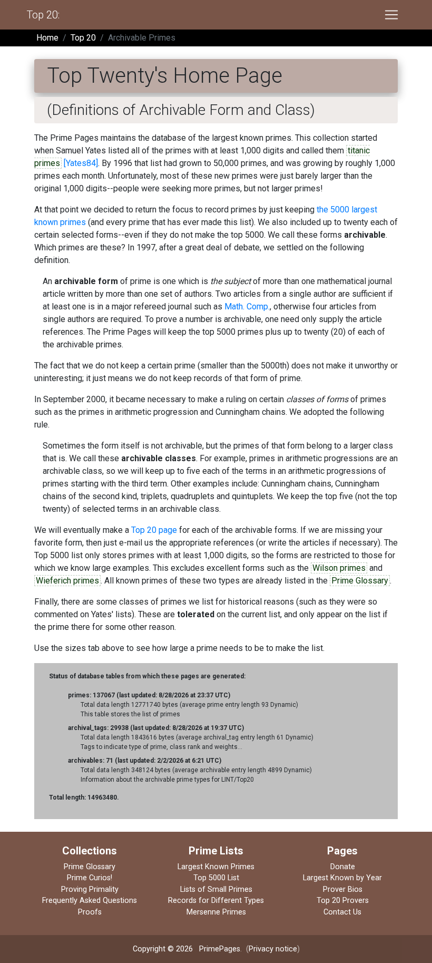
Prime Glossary (359, 581)
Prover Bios (342, 889)
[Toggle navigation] (391, 15)
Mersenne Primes (216, 912)
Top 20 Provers (343, 900)
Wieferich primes (67, 581)
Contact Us (342, 912)
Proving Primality (90, 889)
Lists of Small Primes (216, 889)
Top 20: (43, 14)
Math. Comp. (247, 306)
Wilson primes (339, 568)
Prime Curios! (89, 877)
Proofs (90, 912)
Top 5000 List (216, 877)
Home (47, 38)
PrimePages (219, 949)
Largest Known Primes (216, 866)
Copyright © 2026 (163, 949)
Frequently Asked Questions (89, 900)
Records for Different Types (216, 900)
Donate (342, 866)
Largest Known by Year (342, 877)
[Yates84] (81, 163)
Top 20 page (154, 530)
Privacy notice (273, 949)
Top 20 (83, 38)
